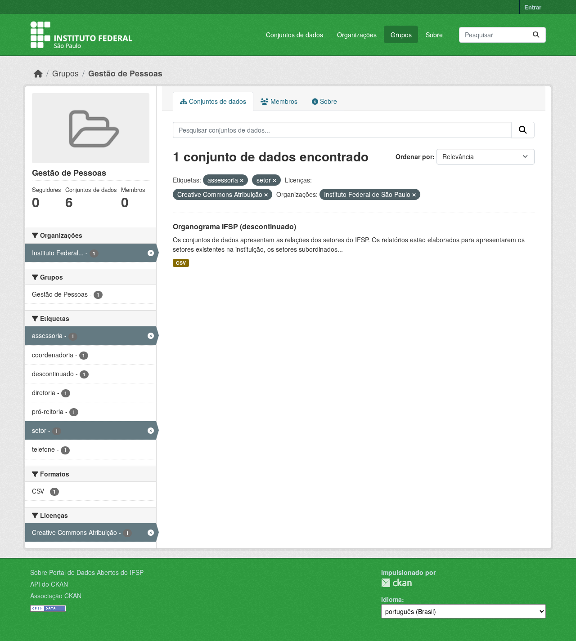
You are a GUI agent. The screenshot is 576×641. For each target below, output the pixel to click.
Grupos (401, 34)
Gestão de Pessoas (125, 73)
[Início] (38, 73)
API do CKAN (49, 583)
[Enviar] (536, 35)
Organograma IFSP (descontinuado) (234, 226)
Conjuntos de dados (294, 34)
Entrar (532, 7)
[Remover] (241, 180)
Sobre (434, 34)
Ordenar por (414, 156)
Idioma (391, 599)
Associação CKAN (55, 595)
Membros (283, 101)
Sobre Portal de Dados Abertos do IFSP (87, 572)
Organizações (357, 34)
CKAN (396, 583)
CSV (181, 262)
